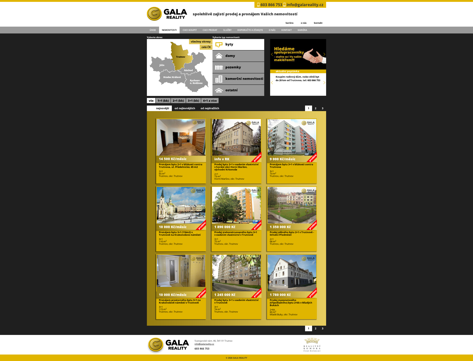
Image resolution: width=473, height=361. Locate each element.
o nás (304, 22)
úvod (153, 30)
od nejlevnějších (185, 108)
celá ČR (206, 47)
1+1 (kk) (163, 100)
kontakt (318, 22)
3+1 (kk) (193, 100)
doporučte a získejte (250, 30)
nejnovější (162, 108)
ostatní (231, 90)
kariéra (289, 22)
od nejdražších (210, 108)
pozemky (233, 67)
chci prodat (210, 30)
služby (227, 30)
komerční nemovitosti (244, 78)
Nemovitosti (169, 30)
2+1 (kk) (178, 100)
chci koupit (190, 30)
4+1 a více (210, 100)
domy (230, 55)
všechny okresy (201, 41)
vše (151, 100)
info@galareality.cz (305, 4)
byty (229, 44)
